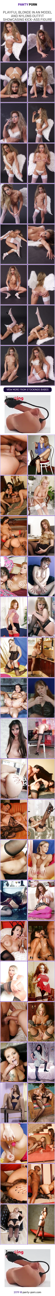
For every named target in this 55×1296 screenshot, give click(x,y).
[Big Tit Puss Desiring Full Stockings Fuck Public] (41, 1103)
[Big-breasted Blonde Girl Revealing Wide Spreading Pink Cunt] (41, 860)
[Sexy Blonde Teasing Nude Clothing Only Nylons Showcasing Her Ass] (41, 617)
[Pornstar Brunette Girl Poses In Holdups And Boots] (41, 1062)
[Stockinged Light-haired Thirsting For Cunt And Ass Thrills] (14, 981)
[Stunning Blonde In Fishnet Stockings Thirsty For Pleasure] (41, 657)
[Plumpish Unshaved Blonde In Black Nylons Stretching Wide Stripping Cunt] (14, 900)
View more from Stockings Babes (28, 389)
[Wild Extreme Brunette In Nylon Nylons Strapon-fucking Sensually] (41, 981)
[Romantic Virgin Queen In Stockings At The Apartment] (41, 536)
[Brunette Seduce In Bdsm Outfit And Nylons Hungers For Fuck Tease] (41, 576)
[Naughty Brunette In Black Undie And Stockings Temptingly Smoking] (14, 1103)
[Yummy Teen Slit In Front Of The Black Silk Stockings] (41, 819)
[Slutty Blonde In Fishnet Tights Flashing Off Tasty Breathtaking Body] (41, 1022)
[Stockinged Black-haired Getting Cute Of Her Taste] (14, 1224)
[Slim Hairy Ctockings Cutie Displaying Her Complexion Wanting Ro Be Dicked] (14, 738)
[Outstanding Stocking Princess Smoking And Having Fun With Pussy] (41, 698)
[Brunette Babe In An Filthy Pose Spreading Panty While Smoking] (41, 455)
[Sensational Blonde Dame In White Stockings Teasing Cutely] (14, 1143)
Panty (27, 4)
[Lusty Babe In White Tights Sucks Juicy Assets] (41, 495)
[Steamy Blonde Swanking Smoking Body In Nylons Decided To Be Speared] (41, 738)
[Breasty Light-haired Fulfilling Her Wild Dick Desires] (14, 657)
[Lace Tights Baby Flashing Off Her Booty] (41, 1224)
